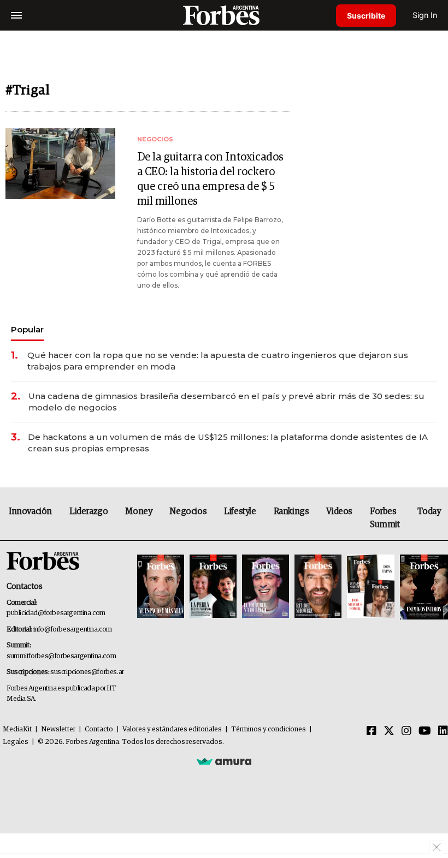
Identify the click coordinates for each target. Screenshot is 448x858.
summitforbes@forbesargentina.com (61, 656)
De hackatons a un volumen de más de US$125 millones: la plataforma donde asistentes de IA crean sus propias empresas (228, 443)
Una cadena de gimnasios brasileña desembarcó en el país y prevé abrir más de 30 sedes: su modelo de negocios (226, 402)
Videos (339, 511)
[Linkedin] (443, 731)
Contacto (99, 729)
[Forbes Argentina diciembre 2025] (318, 587)
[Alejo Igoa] (265, 587)
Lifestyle (240, 511)
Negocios (188, 511)
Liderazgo (88, 511)
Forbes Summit (385, 518)
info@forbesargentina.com (72, 629)
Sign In (424, 15)
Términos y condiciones (268, 729)
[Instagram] (406, 731)
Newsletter (58, 729)
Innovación (30, 511)
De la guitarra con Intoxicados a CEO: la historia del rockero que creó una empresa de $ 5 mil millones (210, 179)
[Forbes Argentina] (224, 15)
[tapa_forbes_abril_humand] (213, 587)
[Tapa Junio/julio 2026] (160, 587)
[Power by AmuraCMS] (224, 761)
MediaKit (17, 729)
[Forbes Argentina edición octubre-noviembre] (370, 587)
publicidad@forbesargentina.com (56, 613)
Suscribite (366, 15)
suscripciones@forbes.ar (87, 672)
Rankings (291, 511)
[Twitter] (389, 731)
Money (138, 511)
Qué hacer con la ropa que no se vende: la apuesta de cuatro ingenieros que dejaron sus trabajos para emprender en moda (217, 361)
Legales (15, 742)
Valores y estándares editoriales (172, 729)
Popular (27, 329)
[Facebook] (371, 731)
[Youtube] (424, 731)
